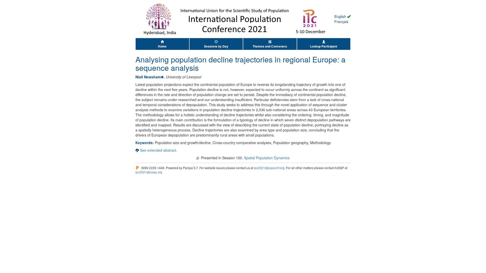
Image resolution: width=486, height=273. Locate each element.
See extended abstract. (158, 150)
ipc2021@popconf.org (269, 168)
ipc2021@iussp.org (148, 172)
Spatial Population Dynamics (267, 157)
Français (341, 21)
